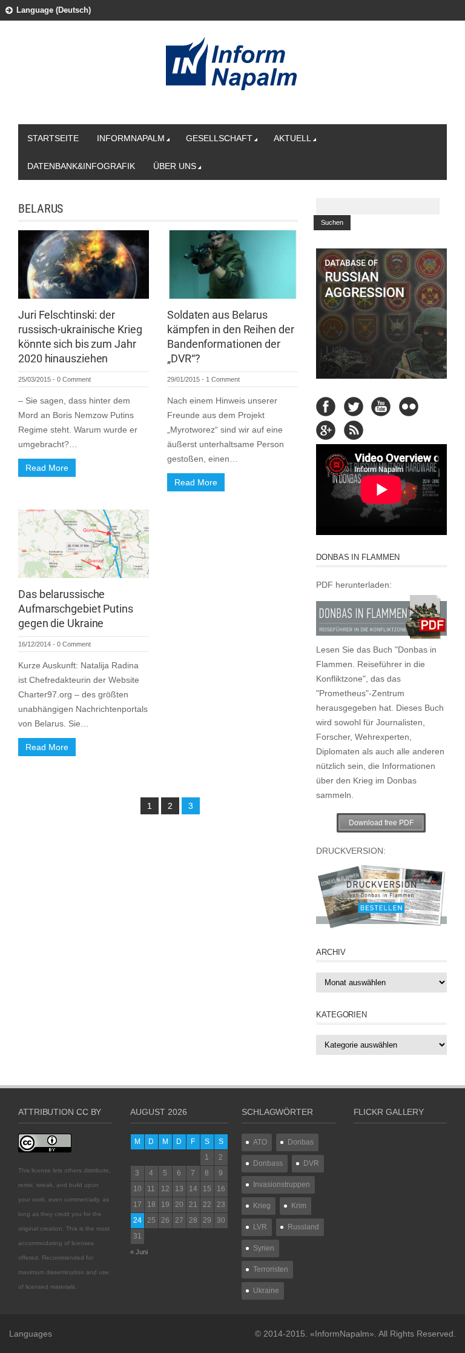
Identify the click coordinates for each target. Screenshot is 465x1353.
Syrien (263, 1248)
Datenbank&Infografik (81, 166)
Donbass (268, 1163)
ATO (260, 1142)
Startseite (53, 138)
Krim (298, 1206)
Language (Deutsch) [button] (53, 10)
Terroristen (270, 1269)
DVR (311, 1163)
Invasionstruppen (281, 1184)
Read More (46, 468)
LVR (260, 1227)
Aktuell (292, 138)
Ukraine (266, 1290)
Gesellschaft (219, 138)
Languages (30, 1333)
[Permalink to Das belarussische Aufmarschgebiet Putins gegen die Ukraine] (83, 543)
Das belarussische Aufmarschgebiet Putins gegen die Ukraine (75, 609)
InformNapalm (131, 138)
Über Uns (174, 166)
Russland (303, 1227)
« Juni (139, 1251)
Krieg (262, 1206)
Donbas (301, 1142)
